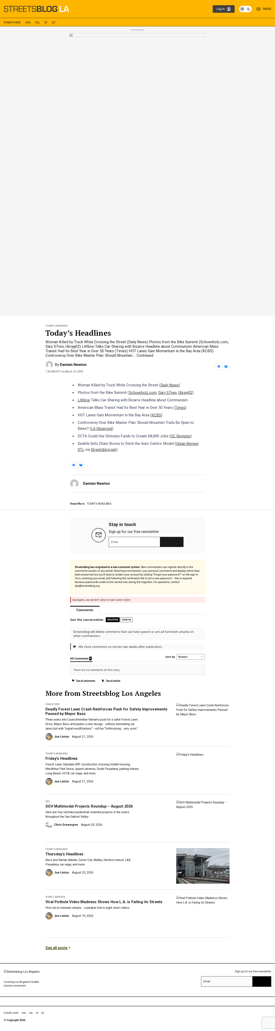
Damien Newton (73, 364)
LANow (84, 400)
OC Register (180, 436)
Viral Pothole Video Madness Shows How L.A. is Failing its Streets (104, 902)
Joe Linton (61, 736)
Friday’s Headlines (61, 758)
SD (53, 22)
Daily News (170, 385)
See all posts (56, 948)
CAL (37, 22)
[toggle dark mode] (245, 9)
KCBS (156, 415)
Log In (220, 9)
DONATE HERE (12, 22)
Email (114, 541)
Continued (145, 355)
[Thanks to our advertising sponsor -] (137, 173)
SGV (47, 801)
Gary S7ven (167, 392)
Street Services (55, 897)
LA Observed (101, 428)
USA (27, 22)
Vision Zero (52, 704)
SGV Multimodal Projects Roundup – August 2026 (89, 806)
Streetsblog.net (103, 449)
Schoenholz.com (143, 392)
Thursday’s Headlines (64, 854)
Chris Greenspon (66, 824)
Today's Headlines (56, 325)
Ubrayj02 (185, 392)
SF (45, 22)
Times (180, 407)
